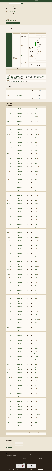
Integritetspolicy (40, 459)
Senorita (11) (9, 150)
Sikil (14, 76)
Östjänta (36, 280)
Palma (36, 113)
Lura (9, 81)
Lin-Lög (8, 92)
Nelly (36, 119)
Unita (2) (36, 145)
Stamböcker (23, 457)
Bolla (8, 187)
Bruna (36, 391)
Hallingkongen (18, 76)
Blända (8, 242)
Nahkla (36, 401)
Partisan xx (27, 77)
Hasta (36, 137)
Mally (8, 322)
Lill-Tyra (36, 295)
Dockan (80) (9, 243)
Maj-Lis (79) (37, 166)
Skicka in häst (31, 454)
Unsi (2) (8, 184)
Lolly (36, 179)
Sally (36, 187)
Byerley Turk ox (23, 78)
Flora (36, 306)
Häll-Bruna (37, 124)
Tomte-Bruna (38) (9, 377)
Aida (36, 330)
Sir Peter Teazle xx (36, 77)
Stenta (8, 235)
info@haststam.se (8, 458)
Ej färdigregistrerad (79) (9, 132)
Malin (36, 322)
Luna (36, 140)
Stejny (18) (9, 272)
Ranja (36, 285)
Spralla (7, 372)
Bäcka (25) (9, 110)
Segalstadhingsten (16, 77)
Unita (36, 142)
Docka (8, 153)
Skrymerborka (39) (37, 319)
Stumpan (36, 235)
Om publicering (40, 458)
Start (22, 454)
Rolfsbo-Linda (9, 121)
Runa (36, 287)
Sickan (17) (9, 271)
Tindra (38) (37, 237)
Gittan (8, 169)
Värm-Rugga (37, 134)
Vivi (36, 303)
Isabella (8, 118)
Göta (36, 182)
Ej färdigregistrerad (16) (9, 314)
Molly (7, 324)
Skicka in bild (9, 22)
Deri (36, 332)
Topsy (36, 385)
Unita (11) (36, 150)
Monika (8, 325)
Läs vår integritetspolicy (29, 469)
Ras (6, 442)
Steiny (8, 375)
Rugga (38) (9, 269)
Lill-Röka (36, 390)
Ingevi (8, 417)
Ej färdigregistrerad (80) (9, 116)
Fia (8, 200)
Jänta (36, 353)
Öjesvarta (36, 290)
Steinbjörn (8, 420)
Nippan (36, 111)
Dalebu (25, 76)
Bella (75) (36, 274)
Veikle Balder (11, 77)
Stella (8, 176)
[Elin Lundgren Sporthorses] (20, 466)
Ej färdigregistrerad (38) (9, 163)
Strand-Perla (9, 425)
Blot (38, 95)
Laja (36, 335)
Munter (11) (9, 171)
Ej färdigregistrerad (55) (9, 108)
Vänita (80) (37, 116)
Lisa (36, 259)
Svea (36, 301)
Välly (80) (36, 185)
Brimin (22, 76)
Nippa (36, 126)
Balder (32, 76)
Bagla (36, 346)
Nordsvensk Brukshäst (11, 6)
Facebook (8, 459)
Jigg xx (19, 78)
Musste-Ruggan (37, 177)
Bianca (21, 81)
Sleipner (43, 76)
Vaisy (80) (8, 185)
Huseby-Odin (20, 77)
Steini (8, 137)
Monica (36, 250)
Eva (36, 340)
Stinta (8, 124)
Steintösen (8, 422)
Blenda (8, 279)
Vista (7, 380)
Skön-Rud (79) (37, 132)
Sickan (36, 229)
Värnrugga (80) (9, 240)
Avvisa (44, 469)
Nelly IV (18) (37, 272)
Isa (36, 118)
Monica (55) (37, 108)
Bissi (36, 296)
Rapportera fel (16, 22)
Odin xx (24, 77)
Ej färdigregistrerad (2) (9, 145)
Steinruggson (8, 374)
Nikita (7, 229)
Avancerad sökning (24, 458)
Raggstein (11, 76)
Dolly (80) (36, 147)
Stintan (36, 311)
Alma (18, 81)
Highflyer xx (41, 77)
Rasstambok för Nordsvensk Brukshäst (10, 20)
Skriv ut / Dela (14, 28)
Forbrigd (8, 77)
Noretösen (36, 348)
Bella (36, 129)
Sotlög (8, 95)
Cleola (11, 81)
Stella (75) (8, 274)
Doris (36, 396)
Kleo (14, 81)
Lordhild (36, 245)
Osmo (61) (38, 90)
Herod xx (8, 78)
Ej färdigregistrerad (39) (9, 317)
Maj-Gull (36, 279)
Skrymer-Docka (37, 288)
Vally (7, 81)
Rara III (36, 388)
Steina (8, 419)
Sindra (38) (36, 316)
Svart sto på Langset (25, 81)
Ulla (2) (36, 195)
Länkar (39, 457)
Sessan (36, 169)
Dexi (36, 337)
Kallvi (36, 383)
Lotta (36, 219)
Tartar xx (11, 78)
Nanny (8, 119)
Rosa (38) (8, 148)
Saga (8, 232)
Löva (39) (36, 317)
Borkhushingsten (39, 76)
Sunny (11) (8, 203)
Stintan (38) (9, 237)
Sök (22, 3)
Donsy (36, 351)
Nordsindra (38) (37, 148)
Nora (36, 131)
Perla (36, 308)
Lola (36, 298)
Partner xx (15, 78)
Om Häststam (40, 454)
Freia (16, 81)
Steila (8, 234)
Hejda (36, 417)
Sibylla (36, 338)
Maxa (36, 380)
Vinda (36, 325)
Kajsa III (36, 345)
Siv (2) (36, 161)
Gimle (29, 76)
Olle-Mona (36, 406)
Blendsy (36, 139)
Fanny (36, 192)
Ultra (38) (36, 163)
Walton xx (31, 77)
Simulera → (9, 447)
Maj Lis (35, 374)
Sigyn (35, 242)
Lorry (36, 211)
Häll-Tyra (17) (37, 271)
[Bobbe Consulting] (31, 466)
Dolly (36, 248)
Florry (36, 153)
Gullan (36, 190)
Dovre (35, 76)
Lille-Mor (8, 227)
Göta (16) (36, 314)
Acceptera (40, 469)
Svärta (8, 182)
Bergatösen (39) (9, 382)
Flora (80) (36, 243)
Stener (8, 179)
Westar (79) (39, 93)
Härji (36, 375)
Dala (36, 155)
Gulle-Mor (36, 227)
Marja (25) (37, 110)
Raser (6, 6)
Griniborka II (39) (37, 382)
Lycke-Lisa (37, 121)
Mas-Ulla (36, 216)
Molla (8, 364)
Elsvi (36, 293)
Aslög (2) (36, 264)
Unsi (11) (8, 277)
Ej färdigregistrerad (9, 90)
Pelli (36, 200)
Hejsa (36, 393)
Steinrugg (8, 76)
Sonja (36, 206)
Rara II (36, 372)
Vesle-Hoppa (37, 309)
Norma (36, 261)
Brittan (36, 232)
